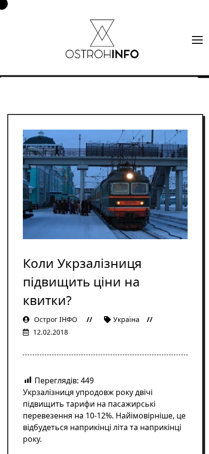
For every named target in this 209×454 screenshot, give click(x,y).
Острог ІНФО (55, 319)
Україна (126, 319)
